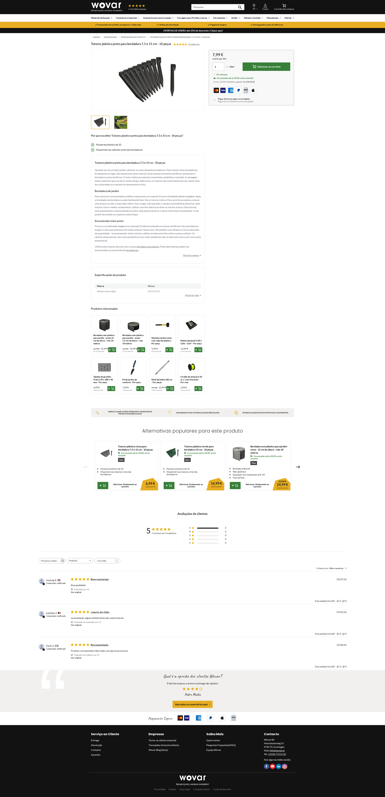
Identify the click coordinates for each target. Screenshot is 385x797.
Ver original (76, 592)
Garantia (95, 754)
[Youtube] (273, 766)
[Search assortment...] (240, 7)
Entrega (95, 740)
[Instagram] (285, 766)
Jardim (96, 37)
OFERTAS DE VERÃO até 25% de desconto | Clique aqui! (193, 30)
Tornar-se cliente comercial (162, 740)
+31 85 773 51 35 (277, 754)
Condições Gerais (201, 789)
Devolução (96, 745)
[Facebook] (267, 766)
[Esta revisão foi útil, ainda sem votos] (338, 600)
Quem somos (213, 740)
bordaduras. (132, 250)
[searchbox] (49, 560)
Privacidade (159, 789)
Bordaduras (110, 37)
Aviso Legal (185, 789)
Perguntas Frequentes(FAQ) (221, 745)
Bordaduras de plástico (133, 37)
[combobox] (80, 560)
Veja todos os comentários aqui (191, 704)
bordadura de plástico (148, 246)
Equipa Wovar (213, 749)
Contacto (96, 749)
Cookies (172, 789)
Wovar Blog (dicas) (158, 749)
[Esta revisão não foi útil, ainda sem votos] (343, 600)
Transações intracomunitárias (164, 745)
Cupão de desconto (222, 789)
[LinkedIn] (279, 766)
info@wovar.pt (277, 750)
